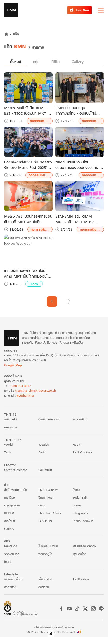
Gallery (78, 61)
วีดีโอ (56, 61)
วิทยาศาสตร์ (45, 497)
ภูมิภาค (77, 505)
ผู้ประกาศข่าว (80, 419)
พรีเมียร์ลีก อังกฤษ (84, 546)
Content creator (15, 469)
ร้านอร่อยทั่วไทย (14, 579)
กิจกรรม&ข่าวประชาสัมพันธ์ (41, 121)
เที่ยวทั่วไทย (45, 579)
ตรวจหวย (10, 587)
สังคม (76, 489)
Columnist (45, 469)
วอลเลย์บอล (11, 554)
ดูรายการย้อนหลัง (49, 419)
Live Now (83, 10)
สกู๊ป (36, 61)
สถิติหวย (43, 587)
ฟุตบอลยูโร (45, 554)
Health (77, 444)
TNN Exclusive (48, 489)
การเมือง (9, 497)
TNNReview (81, 579)
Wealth (43, 444)
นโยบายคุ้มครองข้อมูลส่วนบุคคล (54, 627)
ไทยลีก (8, 561)
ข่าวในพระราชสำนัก (15, 489)
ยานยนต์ (9, 513)
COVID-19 (45, 521)
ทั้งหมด (15, 61)
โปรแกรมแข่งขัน (48, 546)
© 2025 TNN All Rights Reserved (51, 632)
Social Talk (80, 497)
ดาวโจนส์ (9, 521)
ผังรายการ (10, 427)
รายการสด (10, 419)
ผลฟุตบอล (10, 546)
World (8, 444)
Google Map (13, 364)
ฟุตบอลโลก (79, 554)
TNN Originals (82, 452)
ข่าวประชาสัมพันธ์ (83, 521)
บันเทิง (42, 505)
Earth (42, 452)
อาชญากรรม (12, 505)
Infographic (80, 513)
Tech (34, 284)
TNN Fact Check (49, 513)
